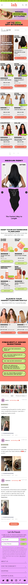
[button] (2, 5)
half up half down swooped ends (6, 140)
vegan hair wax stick (5, 256)
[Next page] (18, 153)
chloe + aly (3, 326)
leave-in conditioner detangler (4, 283)
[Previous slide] (2, 192)
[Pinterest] (12, 580)
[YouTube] (25, 580)
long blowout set (20, 109)
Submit (23, 539)
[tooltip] (7, 433)
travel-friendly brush (19, 283)
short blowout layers (19, 80)
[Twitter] (3, 580)
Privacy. (4, 557)
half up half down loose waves (20, 140)
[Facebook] (8, 580)
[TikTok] (20, 580)
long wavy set (4, 109)
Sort (12, 396)
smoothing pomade (21, 255)
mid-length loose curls (19, 53)
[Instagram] (16, 580)
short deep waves (5, 79)
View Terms (22, 556)
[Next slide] (26, 192)
